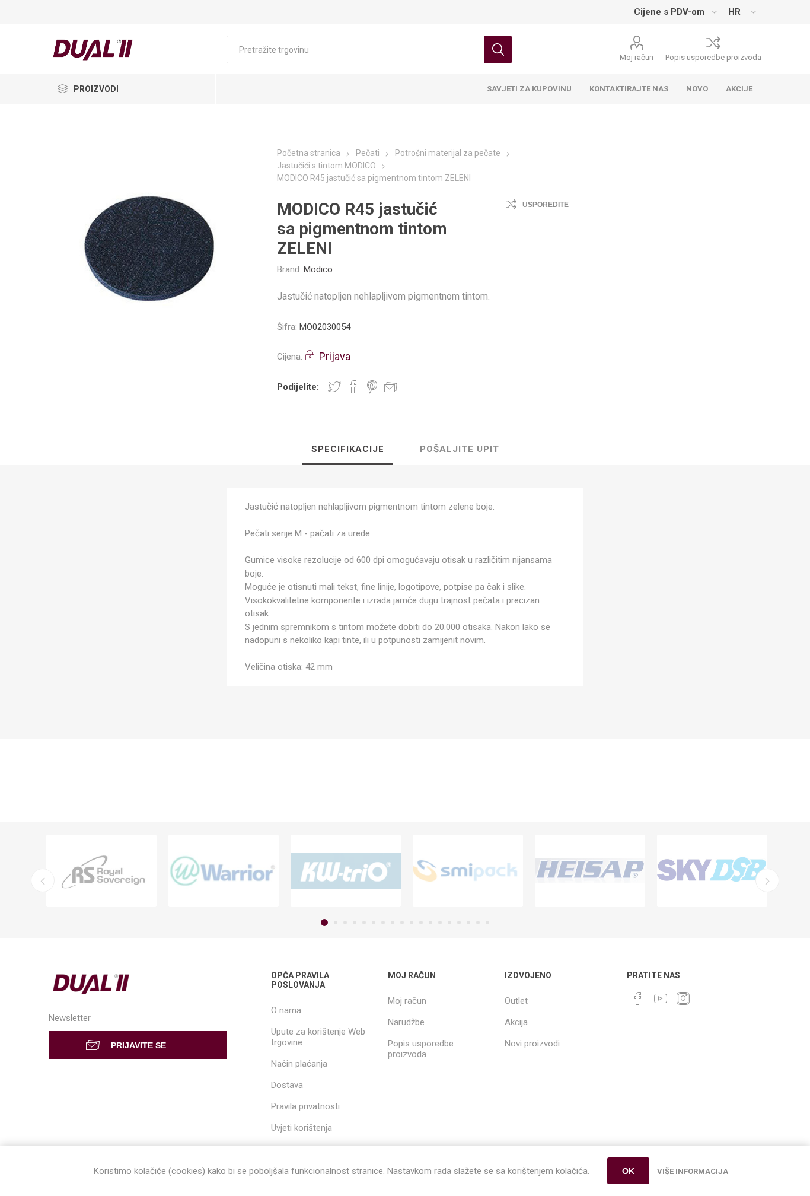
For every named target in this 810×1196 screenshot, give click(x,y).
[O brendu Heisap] (590, 871)
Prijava (334, 356)
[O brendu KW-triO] (346, 871)
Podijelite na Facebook (353, 386)
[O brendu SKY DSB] (712, 871)
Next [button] (767, 880)
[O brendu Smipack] (468, 871)
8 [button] (392, 922)
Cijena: (289, 356)
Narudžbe (406, 1022)
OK (628, 1171)
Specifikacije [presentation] (347, 449)
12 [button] (430, 922)
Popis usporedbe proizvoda (713, 57)
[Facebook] (638, 998)
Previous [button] (43, 880)
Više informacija (692, 1171)
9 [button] (402, 922)
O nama (286, 1010)
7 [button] (383, 922)
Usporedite (545, 205)
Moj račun (636, 57)
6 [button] (373, 922)
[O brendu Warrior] (223, 871)
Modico (318, 269)
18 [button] (487, 922)
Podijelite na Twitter (334, 386)
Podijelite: (298, 386)
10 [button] (411, 922)
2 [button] (335, 922)
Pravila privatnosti (305, 1106)
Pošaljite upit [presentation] (459, 449)
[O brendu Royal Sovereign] (101, 871)
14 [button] (449, 922)
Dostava (287, 1085)
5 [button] (364, 922)
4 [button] (354, 922)
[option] (101, 871)
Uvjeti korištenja (301, 1127)
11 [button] (421, 922)
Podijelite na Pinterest (372, 386)
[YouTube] (660, 998)
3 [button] (345, 922)
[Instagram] (683, 998)
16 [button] (468, 922)
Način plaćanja (299, 1063)
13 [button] (440, 922)
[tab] (347, 450)
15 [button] (459, 922)
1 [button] (324, 922)
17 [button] (478, 922)
